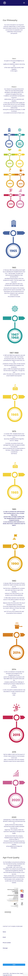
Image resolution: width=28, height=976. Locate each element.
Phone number (7, 942)
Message (5, 948)
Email (4, 937)
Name (4, 931)
